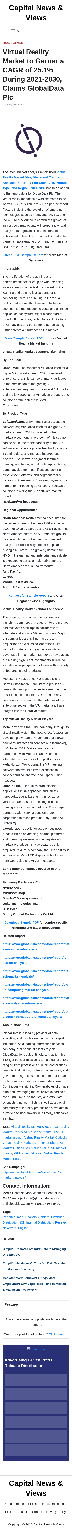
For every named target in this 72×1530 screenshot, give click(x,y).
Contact (37, 1512)
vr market (31, 1132)
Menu (21, 31)
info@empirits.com (55, 1504)
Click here (56, 1334)
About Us (22, 1512)
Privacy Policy (56, 1512)
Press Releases (13, 43)
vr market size (49, 1132)
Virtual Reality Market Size (29, 1126)
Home (8, 1512)
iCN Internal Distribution (36, 1222)
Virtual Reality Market (18, 1142)
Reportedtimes (13, 1217)
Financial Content (37, 1217)
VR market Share (46, 1142)
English (23, 1228)
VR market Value (37, 1148)
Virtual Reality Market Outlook (45, 1137)
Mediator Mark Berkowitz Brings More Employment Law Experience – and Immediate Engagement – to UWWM (35, 1283)
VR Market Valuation (28, 1153)
